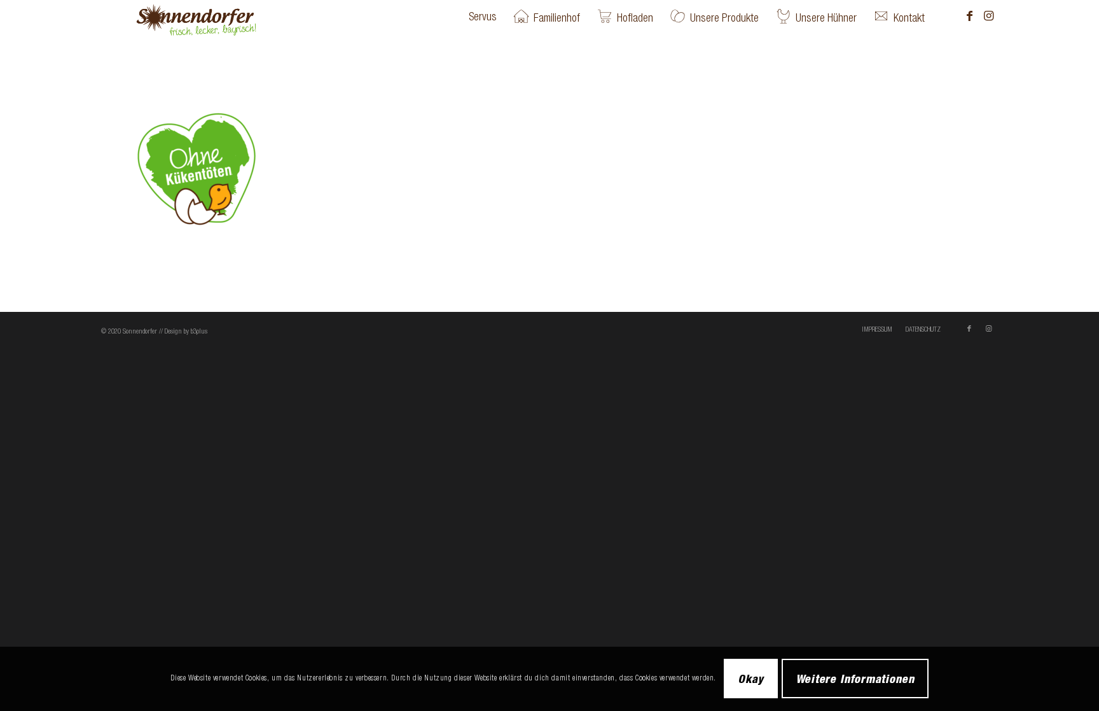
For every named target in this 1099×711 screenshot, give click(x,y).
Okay (751, 679)
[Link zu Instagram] (988, 15)
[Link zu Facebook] (969, 15)
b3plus (199, 331)
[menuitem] (482, 16)
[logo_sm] (216, 16)
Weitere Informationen (855, 679)
